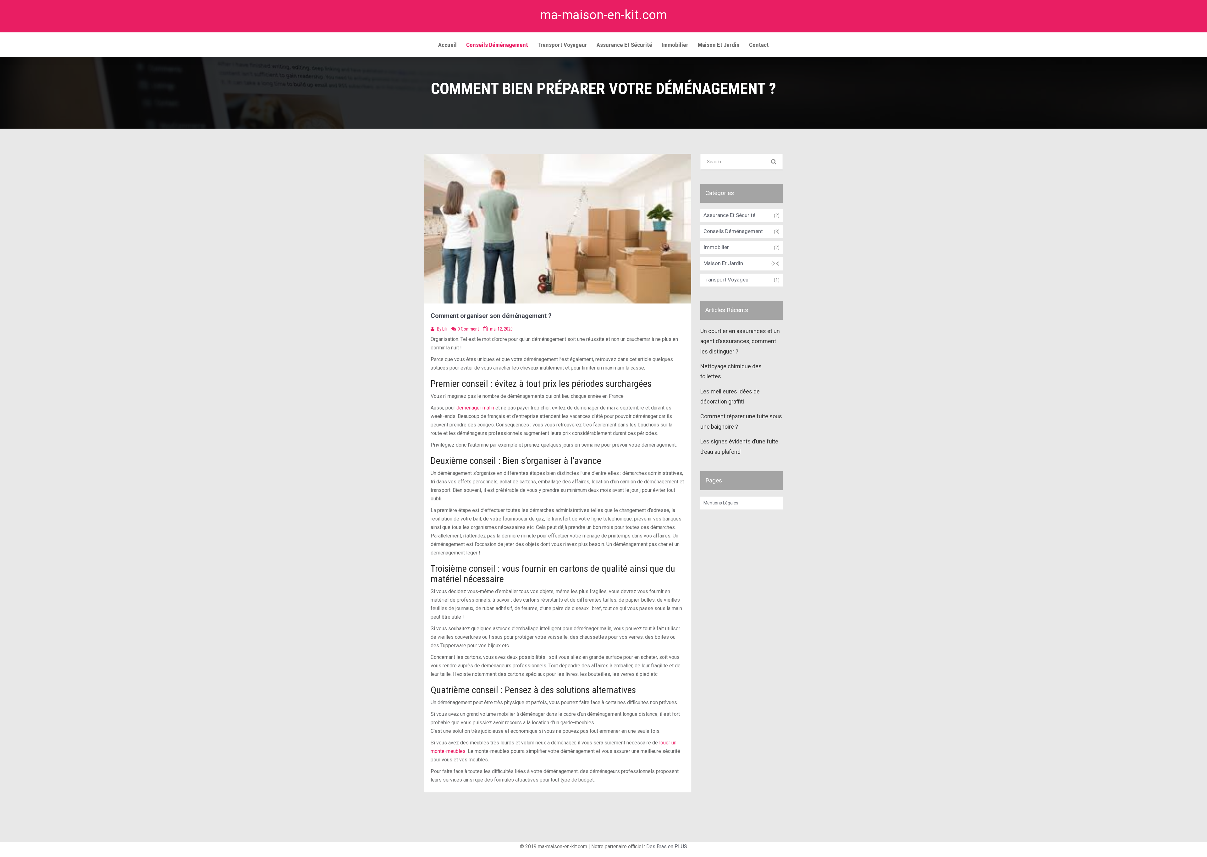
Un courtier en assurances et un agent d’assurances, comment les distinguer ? (740, 341)
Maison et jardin (719, 44)
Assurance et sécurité (624, 44)
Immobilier (675, 44)
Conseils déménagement (497, 44)
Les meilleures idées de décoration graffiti (730, 396)
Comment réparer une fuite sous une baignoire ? (741, 421)
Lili (445, 329)
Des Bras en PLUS (666, 846)
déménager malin (475, 408)
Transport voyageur (562, 44)
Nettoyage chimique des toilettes (731, 371)
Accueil (447, 44)
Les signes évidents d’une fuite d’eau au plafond (739, 446)
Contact (759, 44)
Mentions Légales (720, 502)
